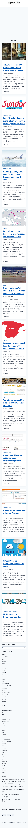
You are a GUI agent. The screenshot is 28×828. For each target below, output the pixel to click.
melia (20, 792)
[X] (5, 815)
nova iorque (11, 794)
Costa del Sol (5, 657)
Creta (3, 659)
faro (7, 789)
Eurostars (4, 723)
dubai (16, 784)
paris (15, 794)
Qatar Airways (12, 797)
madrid (13, 792)
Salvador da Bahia (6, 692)
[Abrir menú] (14, 6)
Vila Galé (4, 763)
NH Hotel (4, 754)
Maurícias (4, 674)
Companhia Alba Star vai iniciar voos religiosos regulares (12, 458)
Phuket (3, 679)
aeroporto (5, 779)
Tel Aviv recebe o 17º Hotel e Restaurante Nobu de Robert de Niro (13, 67)
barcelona (11, 781)
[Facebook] (3, 815)
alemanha (22, 779)
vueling (24, 799)
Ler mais (6, 91)
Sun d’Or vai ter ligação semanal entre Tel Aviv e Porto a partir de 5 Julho (14, 121)
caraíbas (3, 784)
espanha (9, 786)
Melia (3, 745)
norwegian (5, 794)
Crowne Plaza (5, 721)
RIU (2, 759)
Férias (4, 397)
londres (4, 792)
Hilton (3, 728)
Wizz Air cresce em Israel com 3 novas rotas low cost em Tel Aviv (14, 234)
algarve (4, 781)
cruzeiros (11, 784)
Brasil (16, 781)
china (6, 784)
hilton (12, 789)
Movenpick (4, 750)
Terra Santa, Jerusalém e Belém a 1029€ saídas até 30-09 (13, 403)
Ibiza (3, 665)
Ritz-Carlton (5, 766)
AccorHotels (5, 708)
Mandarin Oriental (6, 741)
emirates (4, 786)
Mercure (4, 748)
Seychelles (4, 697)
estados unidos (18, 786)
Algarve (4, 654)
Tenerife (4, 699)
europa (3, 789)
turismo (17, 799)
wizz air (3, 801)
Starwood (4, 761)
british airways (21, 781)
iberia (15, 789)
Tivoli (3, 768)
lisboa (21, 789)
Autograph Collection (7, 710)
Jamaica (4, 668)
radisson (17, 797)
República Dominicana (7, 686)
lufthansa (9, 792)
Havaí (3, 663)
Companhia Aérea (7, 115)
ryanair (4, 799)
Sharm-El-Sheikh (6, 694)
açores (8, 781)
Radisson (4, 757)
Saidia (3, 690)
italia (17, 789)
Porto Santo (5, 681)
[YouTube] (10, 815)
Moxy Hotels (5, 752)
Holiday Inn (4, 730)
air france (18, 779)
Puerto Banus (5, 683)
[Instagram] (8, 815)
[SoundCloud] (13, 815)
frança (9, 789)
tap (9, 799)
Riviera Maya (5, 688)
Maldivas (4, 672)
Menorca (4, 677)
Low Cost (5, 228)
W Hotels (4, 772)
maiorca (17, 792)
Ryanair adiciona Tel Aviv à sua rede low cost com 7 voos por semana (14, 291)
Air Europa (14, 779)
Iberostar (4, 734)
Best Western (5, 717)
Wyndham (4, 770)
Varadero (4, 701)
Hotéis (4, 62)
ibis (2, 737)
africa (10, 779)
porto (18, 794)
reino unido (21, 797)
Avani (3, 712)
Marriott (4, 743)
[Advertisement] (14, 22)
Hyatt (3, 732)
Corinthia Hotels (6, 719)
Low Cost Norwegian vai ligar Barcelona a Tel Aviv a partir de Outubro (14, 346)
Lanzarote (4, 670)
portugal (5, 797)
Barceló (3, 714)
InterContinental (6, 739)
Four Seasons (5, 725)
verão (21, 799)
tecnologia (12, 799)
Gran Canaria (5, 661)
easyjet (19, 784)
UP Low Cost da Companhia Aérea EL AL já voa (13, 563)
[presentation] (14, 51)
